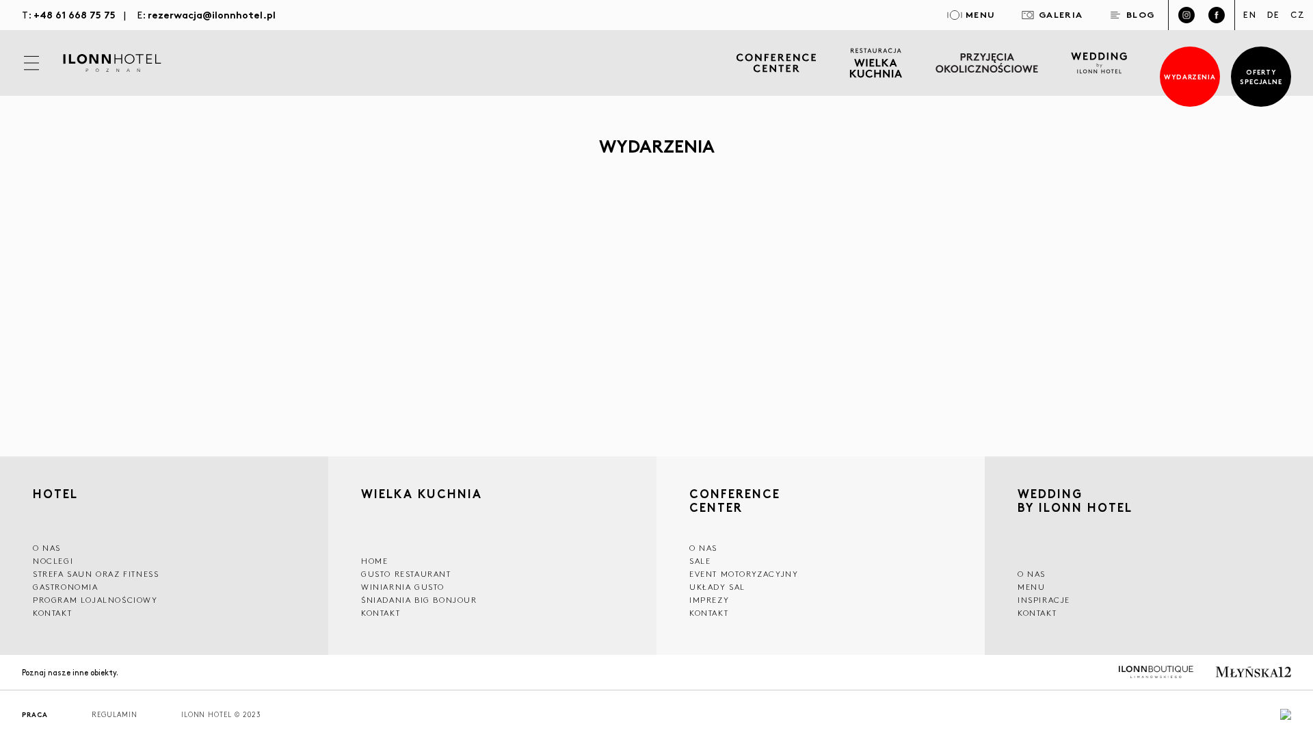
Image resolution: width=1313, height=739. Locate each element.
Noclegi (53, 561)
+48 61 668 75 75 (75, 14)
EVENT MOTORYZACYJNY (743, 574)
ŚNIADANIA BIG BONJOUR (419, 600)
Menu (1031, 587)
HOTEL (55, 495)
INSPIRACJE (1044, 600)
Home (374, 561)
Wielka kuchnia (421, 495)
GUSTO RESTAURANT (406, 574)
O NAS (47, 548)
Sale (700, 561)
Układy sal (717, 587)
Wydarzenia (1190, 76)
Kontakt (52, 613)
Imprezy (709, 600)
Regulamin (114, 714)
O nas (1032, 574)
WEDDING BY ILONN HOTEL (1075, 502)
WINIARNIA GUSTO (403, 587)
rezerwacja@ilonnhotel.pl (212, 14)
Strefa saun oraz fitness (96, 574)
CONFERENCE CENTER (734, 500)
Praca (35, 714)
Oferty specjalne (1261, 76)
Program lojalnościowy (95, 600)
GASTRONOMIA (65, 587)
